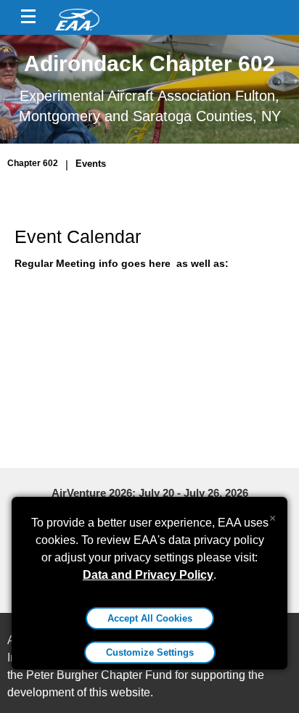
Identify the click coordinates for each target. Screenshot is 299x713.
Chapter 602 (32, 163)
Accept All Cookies (149, 618)
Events (90, 163)
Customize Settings (150, 652)
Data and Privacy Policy (148, 575)
